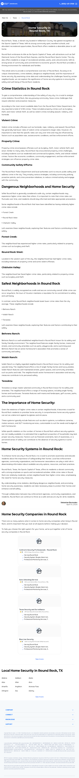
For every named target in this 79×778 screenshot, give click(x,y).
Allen (17, 682)
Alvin (30, 682)
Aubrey (31, 691)
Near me (5, 18)
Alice (3, 682)
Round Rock (26, 18)
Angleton (18, 686)
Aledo (31, 678)
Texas (15, 18)
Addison (18, 678)
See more (39, 659)
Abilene (4, 678)
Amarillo (5, 686)
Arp (16, 691)
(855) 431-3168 (67, 4)
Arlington (5, 691)
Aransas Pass (34, 686)
